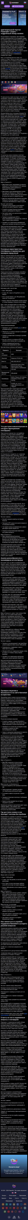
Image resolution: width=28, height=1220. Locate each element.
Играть (12, 23)
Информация (9, 1201)
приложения (15, 513)
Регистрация (12, 1195)
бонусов (7, 68)
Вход (10, 1198)
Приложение (22, 1195)
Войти (7, 6)
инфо (19, 327)
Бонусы (4, 1195)
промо (12, 149)
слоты (21, 116)
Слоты (17, 1198)
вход (23, 827)
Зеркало (4, 1198)
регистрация (16, 52)
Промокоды (19, 1201)
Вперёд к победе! (14, 1171)
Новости (24, 1198)
